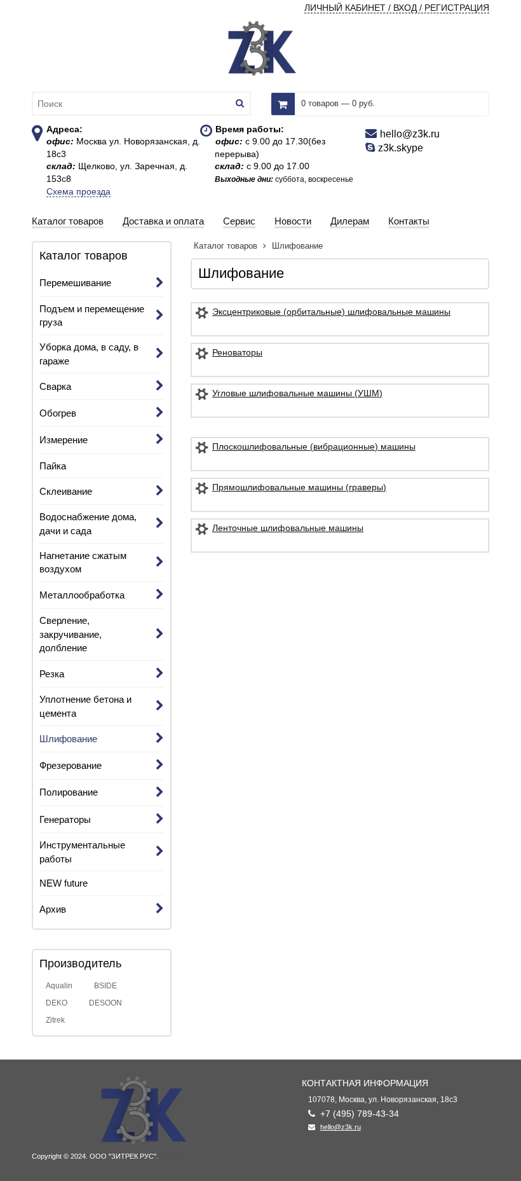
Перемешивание (75, 282)
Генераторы (65, 819)
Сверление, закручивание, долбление (70, 634)
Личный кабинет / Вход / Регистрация (396, 8)
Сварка (55, 386)
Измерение (63, 439)
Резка (51, 673)
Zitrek (55, 1020)
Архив (52, 909)
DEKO (56, 1002)
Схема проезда (78, 191)
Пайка (52, 465)
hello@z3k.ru (340, 1127)
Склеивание (65, 491)
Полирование (68, 792)
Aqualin (59, 985)
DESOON (105, 1002)
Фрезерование (70, 765)
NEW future (63, 883)
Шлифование (68, 738)
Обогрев (57, 413)
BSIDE (105, 985)
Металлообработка (82, 595)
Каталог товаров (227, 246)
